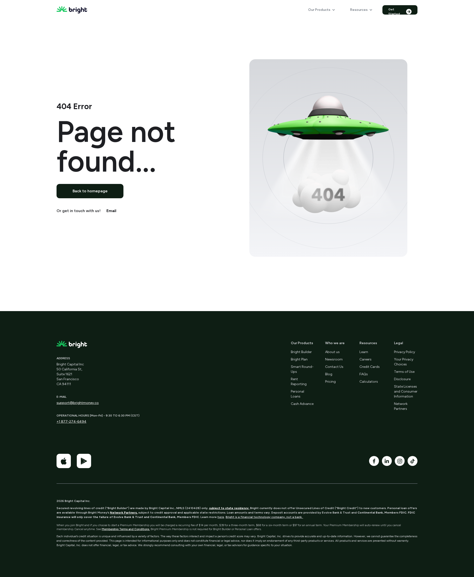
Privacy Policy (404, 352)
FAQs (363, 374)
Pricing (330, 381)
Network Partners (401, 406)
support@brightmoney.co (78, 403)
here (220, 517)
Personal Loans (297, 393)
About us (332, 352)
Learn (363, 352)
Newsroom (334, 359)
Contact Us (334, 367)
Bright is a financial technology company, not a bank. (264, 517)
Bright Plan (299, 359)
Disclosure (402, 379)
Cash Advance (302, 404)
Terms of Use (404, 372)
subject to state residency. (229, 508)
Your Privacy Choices (403, 361)
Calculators (368, 381)
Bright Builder (301, 352)
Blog (328, 374)
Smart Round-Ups (302, 369)
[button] (321, 9)
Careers (365, 359)
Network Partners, (124, 512)
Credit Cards (369, 367)
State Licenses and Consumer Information (405, 391)
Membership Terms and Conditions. (126, 529)
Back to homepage (90, 191)
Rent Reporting (299, 381)
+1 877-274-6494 (71, 421)
